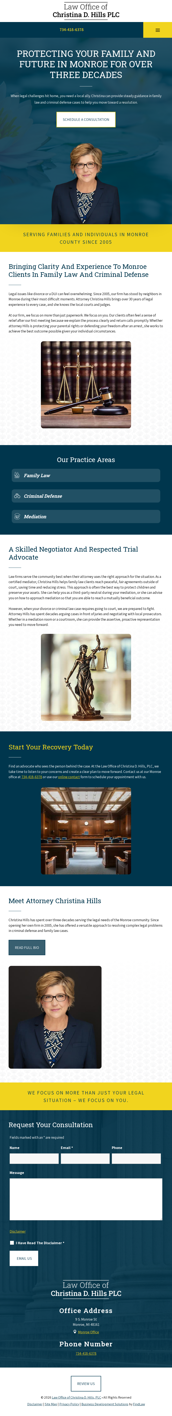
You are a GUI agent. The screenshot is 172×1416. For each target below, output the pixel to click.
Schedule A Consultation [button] (86, 119)
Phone (117, 1147)
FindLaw (139, 1404)
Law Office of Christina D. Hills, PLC (76, 1397)
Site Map (51, 1404)
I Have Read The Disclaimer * (40, 1242)
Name (15, 1147)
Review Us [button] (86, 1383)
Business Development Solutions (104, 1404)
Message (17, 1172)
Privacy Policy (69, 1404)
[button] (157, 30)
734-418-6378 (72, 29)
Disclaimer (18, 1231)
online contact (69, 777)
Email (67, 1147)
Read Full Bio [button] (27, 947)
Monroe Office (88, 1332)
